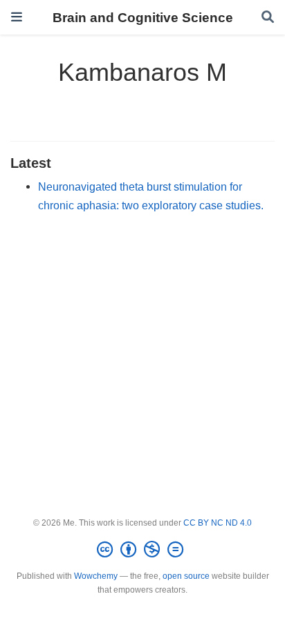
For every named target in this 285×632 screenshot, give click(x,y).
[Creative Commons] (143, 550)
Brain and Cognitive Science (143, 17)
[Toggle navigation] (16, 17)
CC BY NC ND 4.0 (217, 523)
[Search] (267, 18)
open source (186, 576)
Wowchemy (96, 576)
